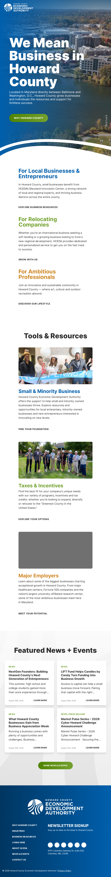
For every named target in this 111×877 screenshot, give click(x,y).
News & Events (20, 854)
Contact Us (19, 859)
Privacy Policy (64, 871)
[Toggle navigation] (102, 7)
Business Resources (24, 836)
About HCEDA (19, 848)
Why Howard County (28, 118)
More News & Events (55, 765)
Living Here (18, 842)
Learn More (40, 700)
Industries (18, 831)
